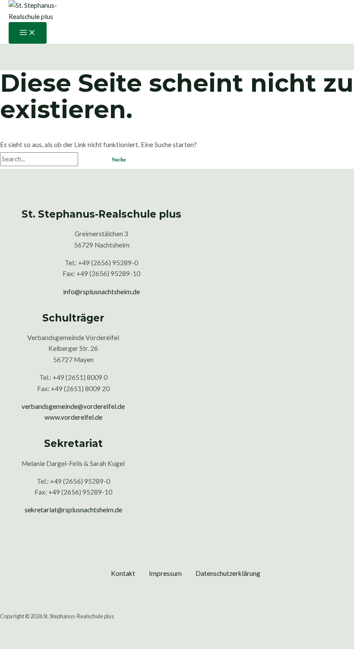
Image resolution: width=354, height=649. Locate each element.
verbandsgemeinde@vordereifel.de (73, 406)
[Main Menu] (28, 33)
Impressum (165, 573)
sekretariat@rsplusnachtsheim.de (73, 510)
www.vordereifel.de (73, 417)
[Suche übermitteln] (89, 160)
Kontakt (123, 573)
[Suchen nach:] (50, 159)
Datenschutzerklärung (228, 573)
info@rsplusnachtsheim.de (101, 292)
